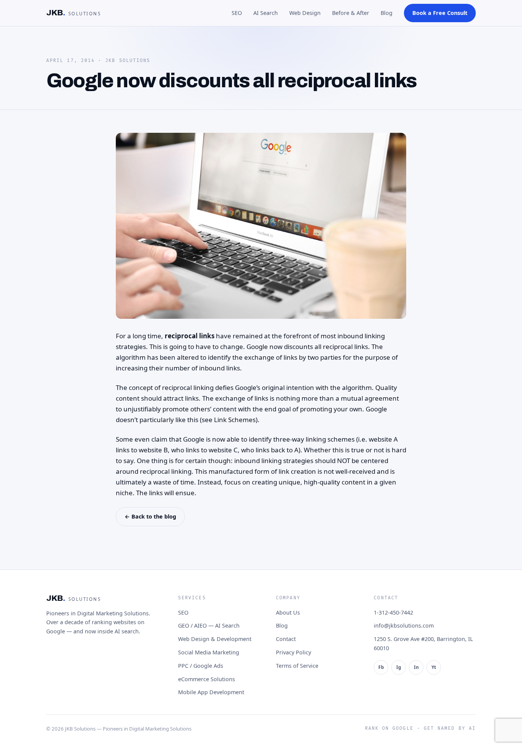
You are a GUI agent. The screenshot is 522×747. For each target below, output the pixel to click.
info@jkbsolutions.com (404, 625)
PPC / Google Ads (200, 665)
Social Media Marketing (208, 652)
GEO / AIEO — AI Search (209, 625)
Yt (433, 667)
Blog (386, 12)
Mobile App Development (211, 692)
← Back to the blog (150, 516)
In (416, 667)
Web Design (305, 12)
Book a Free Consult (439, 12)
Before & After (350, 12)
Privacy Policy (293, 652)
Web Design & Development (214, 639)
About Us (288, 612)
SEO (237, 12)
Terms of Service (297, 665)
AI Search (265, 12)
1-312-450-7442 (393, 612)
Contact (286, 639)
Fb (381, 667)
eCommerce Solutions (206, 679)
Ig (398, 667)
